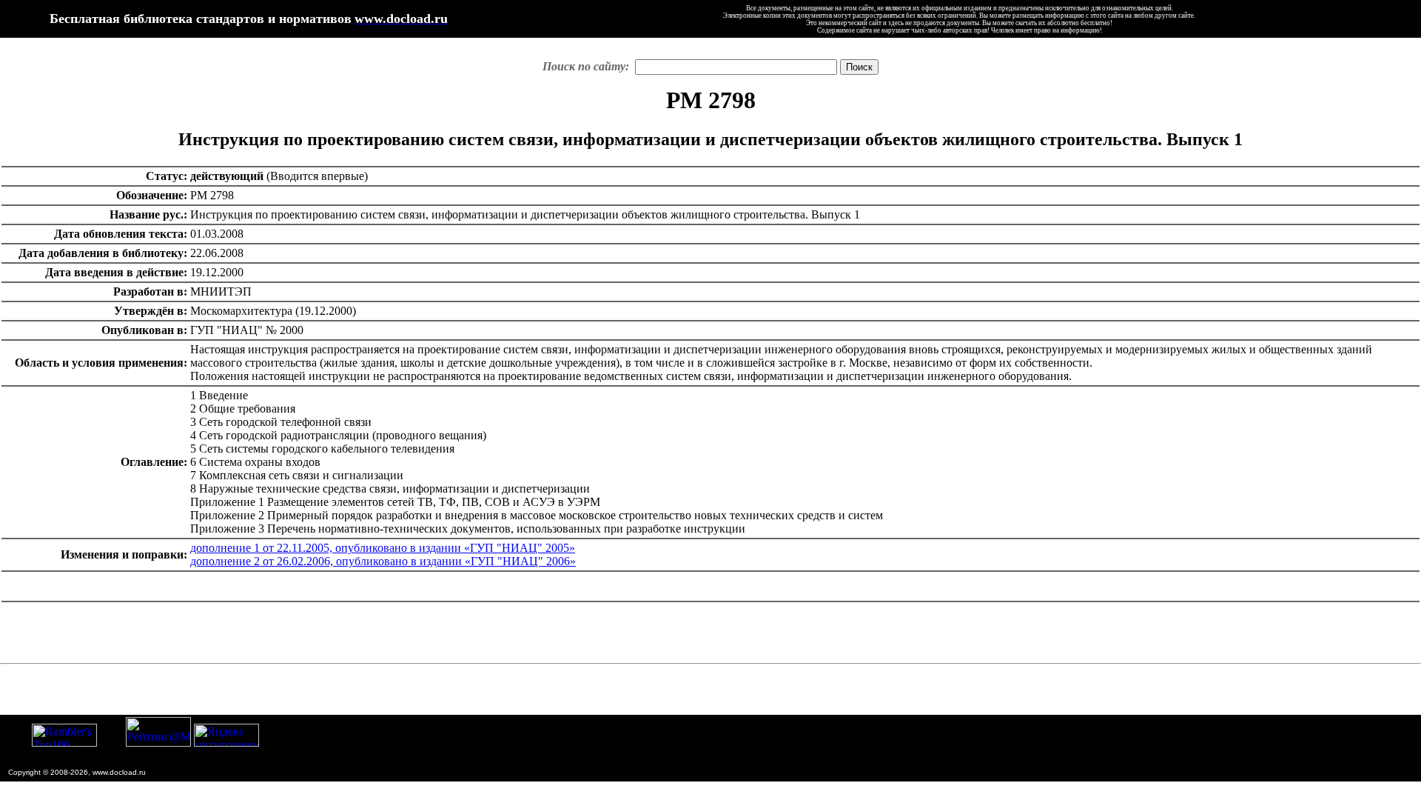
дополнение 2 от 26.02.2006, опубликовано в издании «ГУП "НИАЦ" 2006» (383, 561)
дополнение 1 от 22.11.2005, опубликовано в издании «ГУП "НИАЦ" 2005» (382, 547)
